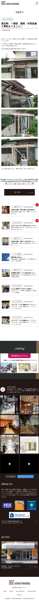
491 (19, 183)
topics (11, 591)
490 (15, 183)
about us (19, 595)
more (35, 522)
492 (24, 183)
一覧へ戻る (16, 192)
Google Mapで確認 (32, 567)
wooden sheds (31, 591)
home (5, 591)
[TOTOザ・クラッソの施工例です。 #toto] (9, 424)
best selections (20, 591)
